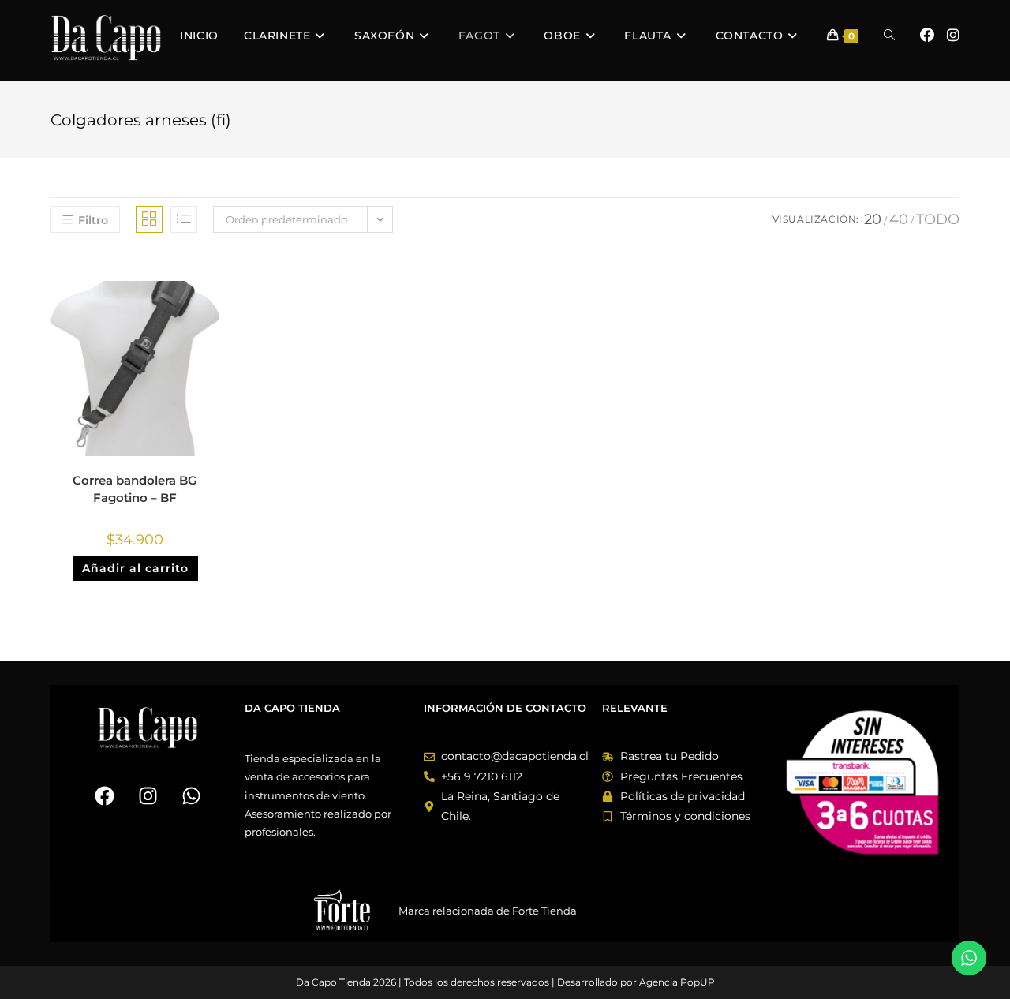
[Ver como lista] (183, 219)
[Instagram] (147, 795)
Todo (938, 219)
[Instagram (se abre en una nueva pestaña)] (953, 35)
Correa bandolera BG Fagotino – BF (135, 489)
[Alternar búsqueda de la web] (889, 35)
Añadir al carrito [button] (135, 568)
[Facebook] (104, 795)
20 (872, 219)
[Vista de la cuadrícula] (149, 219)
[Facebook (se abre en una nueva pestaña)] (927, 35)
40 (898, 219)
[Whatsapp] (191, 795)
